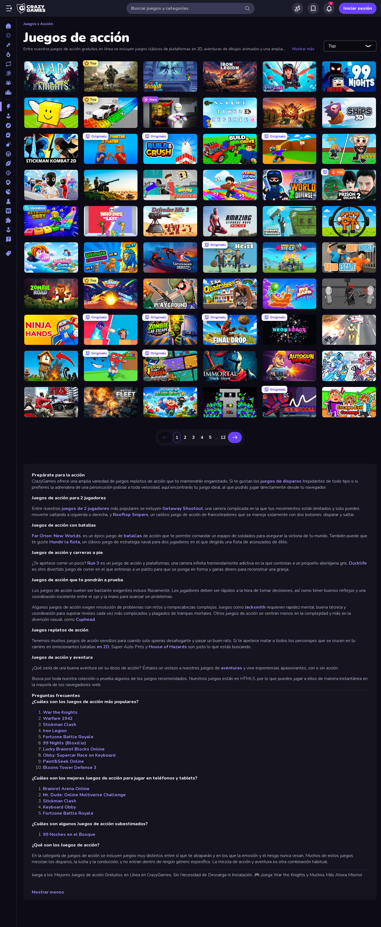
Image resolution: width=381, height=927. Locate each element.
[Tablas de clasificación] (8, 92)
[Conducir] (8, 154)
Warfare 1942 (58, 718)
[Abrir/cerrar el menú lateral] (9, 8)
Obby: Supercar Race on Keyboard (79, 755)
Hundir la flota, (65, 542)
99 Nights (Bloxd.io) (64, 743)
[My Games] (313, 8)
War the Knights (60, 712)
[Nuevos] (8, 45)
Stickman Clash (59, 725)
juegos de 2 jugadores (85, 508)
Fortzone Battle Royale (68, 737)
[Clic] (8, 144)
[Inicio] (8, 26)
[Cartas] (8, 135)
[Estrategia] (8, 182)
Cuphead (85, 619)
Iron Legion (55, 731)
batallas (133, 536)
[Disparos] (8, 173)
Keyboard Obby (59, 807)
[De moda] (8, 54)
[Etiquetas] (8, 253)
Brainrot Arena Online (66, 789)
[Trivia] (8, 239)
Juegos (29, 23)
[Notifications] (328, 8)
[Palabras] (8, 211)
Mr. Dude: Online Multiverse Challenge (84, 795)
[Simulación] (8, 229)
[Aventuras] (8, 125)
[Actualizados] (8, 64)
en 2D (103, 647)
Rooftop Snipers (130, 515)
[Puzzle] (8, 220)
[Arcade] (8, 116)
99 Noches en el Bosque (69, 834)
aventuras (231, 668)
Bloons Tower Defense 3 (70, 767)
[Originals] (8, 73)
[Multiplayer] (8, 83)
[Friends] (297, 8)
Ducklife (358, 563)
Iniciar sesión (357, 8)
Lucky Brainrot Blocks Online (74, 749)
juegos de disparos (281, 481)
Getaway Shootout (182, 508)
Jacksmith (255, 607)
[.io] (8, 192)
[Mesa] (8, 201)
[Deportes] (8, 163)
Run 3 (93, 563)
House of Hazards (168, 647)
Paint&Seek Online (63, 761)
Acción (46, 23)
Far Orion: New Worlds (56, 536)
